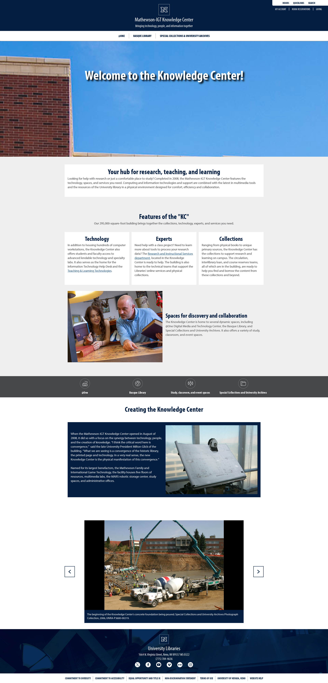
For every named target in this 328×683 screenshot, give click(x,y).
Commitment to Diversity (78, 678)
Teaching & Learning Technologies (90, 270)
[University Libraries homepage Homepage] (164, 639)
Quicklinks (298, 3)
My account (280, 9)
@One (121, 36)
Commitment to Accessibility (109, 678)
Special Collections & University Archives (185, 36)
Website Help (256, 678)
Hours (286, 3)
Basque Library (142, 36)
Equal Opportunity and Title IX (144, 678)
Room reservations (301, 9)
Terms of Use (206, 678)
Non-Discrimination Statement (180, 678)
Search (311, 3)
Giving (319, 9)
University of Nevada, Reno (231, 678)
